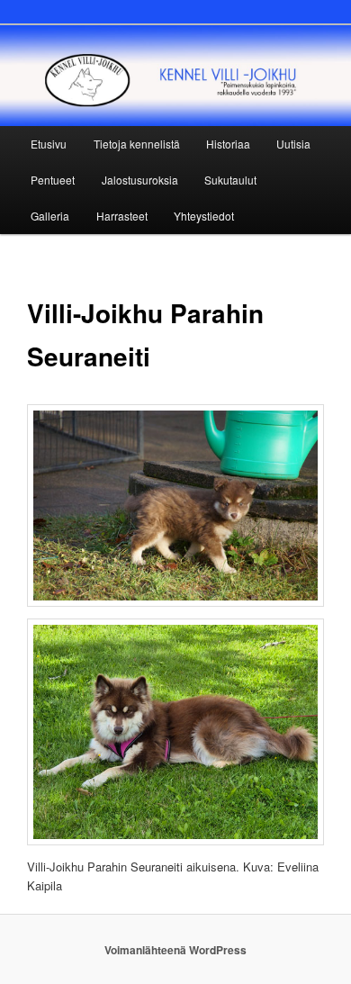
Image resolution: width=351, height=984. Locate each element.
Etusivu (49, 143)
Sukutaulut (230, 179)
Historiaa (228, 143)
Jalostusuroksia (140, 179)
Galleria (50, 215)
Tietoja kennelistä (137, 143)
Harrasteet (122, 215)
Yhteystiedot (204, 215)
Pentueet (53, 179)
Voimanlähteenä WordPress (175, 950)
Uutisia (293, 143)
